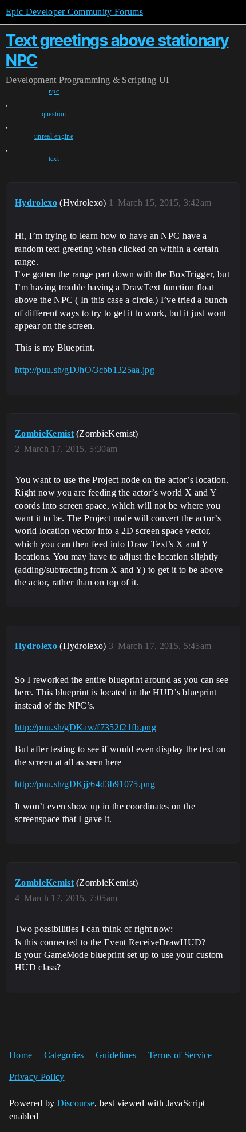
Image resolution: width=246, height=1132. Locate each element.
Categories (64, 1055)
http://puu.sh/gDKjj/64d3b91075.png (85, 784)
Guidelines (116, 1055)
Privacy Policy (36, 1077)
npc (54, 91)
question (54, 114)
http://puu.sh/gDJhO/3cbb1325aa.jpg (84, 370)
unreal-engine (53, 136)
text (54, 159)
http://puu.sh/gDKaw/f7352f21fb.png (85, 727)
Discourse (76, 1103)
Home (20, 1055)
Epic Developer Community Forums (74, 12)
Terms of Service (180, 1055)
